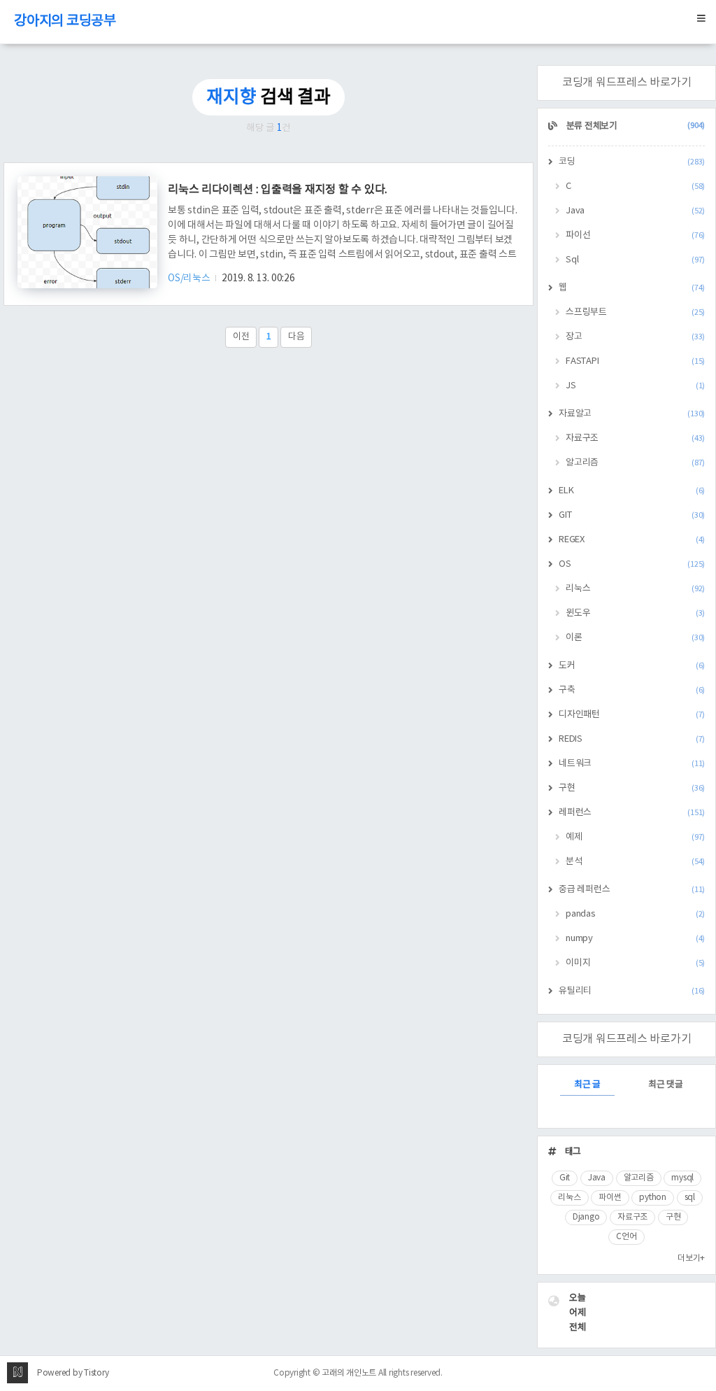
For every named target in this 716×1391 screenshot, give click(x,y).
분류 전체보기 (634, 126)
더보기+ (691, 1258)
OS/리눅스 (190, 278)
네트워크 (632, 763)
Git (564, 1177)
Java (635, 211)
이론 (635, 638)
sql (690, 1197)
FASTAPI (635, 361)
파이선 (635, 235)
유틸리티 (632, 991)
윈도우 (635, 613)
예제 (635, 837)
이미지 (635, 963)
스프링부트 (635, 312)
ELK (632, 491)
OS (632, 564)
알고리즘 (635, 463)
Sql (635, 260)
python (652, 1197)
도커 (632, 666)
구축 (632, 690)
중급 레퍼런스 (632, 889)
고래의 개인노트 (349, 1373)
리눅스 (635, 589)
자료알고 (632, 414)
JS (635, 386)
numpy (635, 938)
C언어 (626, 1236)
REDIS (632, 739)
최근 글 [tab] (587, 1085)
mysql (682, 1177)
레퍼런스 (632, 812)
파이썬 (610, 1197)
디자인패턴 (632, 714)
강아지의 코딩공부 (65, 21)
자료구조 (635, 438)
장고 (635, 337)
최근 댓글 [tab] (665, 1085)
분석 (635, 861)
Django (586, 1217)
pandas (635, 914)
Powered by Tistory (73, 1373)
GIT (632, 515)
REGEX (632, 540)
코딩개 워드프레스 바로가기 (627, 82)
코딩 (632, 162)
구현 (632, 788)
